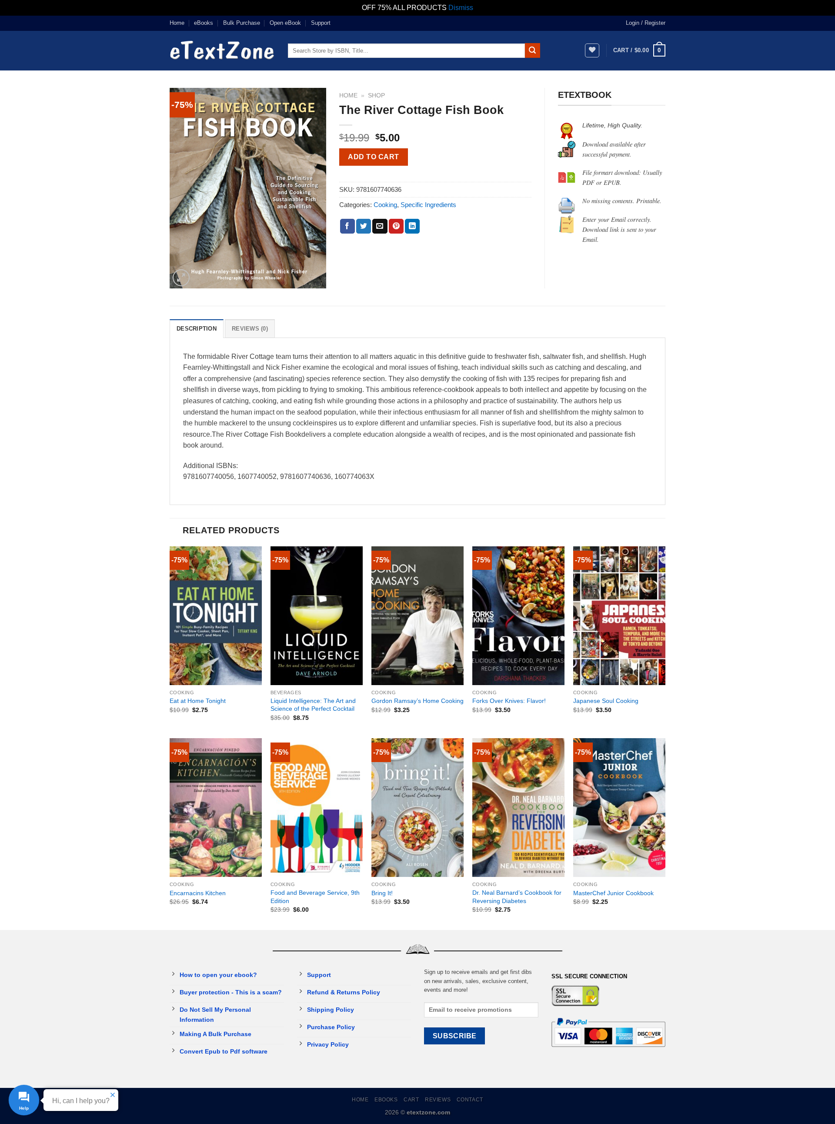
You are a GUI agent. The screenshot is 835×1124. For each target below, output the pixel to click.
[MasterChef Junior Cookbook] (619, 807)
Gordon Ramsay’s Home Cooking (417, 700)
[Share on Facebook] (347, 226)
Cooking (385, 204)
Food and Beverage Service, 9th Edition (315, 896)
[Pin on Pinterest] (396, 226)
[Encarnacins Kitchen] (216, 807)
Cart (411, 1100)
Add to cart (373, 157)
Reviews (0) (250, 328)
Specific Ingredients (428, 204)
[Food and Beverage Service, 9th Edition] (317, 807)
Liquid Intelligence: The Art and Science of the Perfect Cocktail (313, 705)
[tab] (197, 328)
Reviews (438, 1100)
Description (197, 328)
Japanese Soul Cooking (605, 700)
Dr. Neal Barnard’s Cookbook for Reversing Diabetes (516, 896)
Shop (376, 95)
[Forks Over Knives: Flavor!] (518, 615)
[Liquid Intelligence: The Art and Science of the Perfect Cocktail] (317, 615)
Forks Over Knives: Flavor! (509, 700)
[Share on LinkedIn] (412, 226)
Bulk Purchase (241, 23)
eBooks (203, 23)
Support (321, 23)
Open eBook (285, 23)
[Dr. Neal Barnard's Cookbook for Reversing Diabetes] (518, 807)
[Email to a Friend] (379, 226)
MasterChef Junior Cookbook (613, 893)
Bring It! (382, 893)
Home (177, 23)
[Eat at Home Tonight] (216, 615)
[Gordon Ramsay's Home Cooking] (417, 615)
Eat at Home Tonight (198, 700)
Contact (470, 1100)
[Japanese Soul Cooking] (619, 615)
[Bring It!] (417, 807)
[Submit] (532, 50)
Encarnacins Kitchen (198, 893)
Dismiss (460, 7)
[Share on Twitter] (363, 226)
